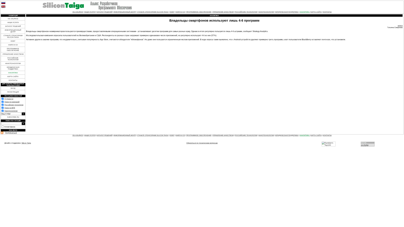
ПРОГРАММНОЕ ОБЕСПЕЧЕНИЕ (198, 12)
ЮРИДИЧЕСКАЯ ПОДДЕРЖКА (286, 12)
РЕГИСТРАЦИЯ (13, 92)
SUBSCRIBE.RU (13, 117)
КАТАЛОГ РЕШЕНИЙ (104, 12)
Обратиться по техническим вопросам (202, 143)
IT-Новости (8, 99)
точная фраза (9, 127)
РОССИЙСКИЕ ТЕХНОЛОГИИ (246, 12)
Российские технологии (13, 105)
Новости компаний (11, 102)
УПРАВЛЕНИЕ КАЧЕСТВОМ (223, 12)
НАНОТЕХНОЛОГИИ (266, 12)
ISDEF (172, 12)
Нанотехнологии (11, 111)
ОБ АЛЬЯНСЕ (77, 12)
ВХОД (13, 88)
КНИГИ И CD (180, 12)
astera (400, 25)
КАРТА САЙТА (316, 12)
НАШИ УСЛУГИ (89, 12)
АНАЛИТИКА (305, 12)
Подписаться (11, 133)
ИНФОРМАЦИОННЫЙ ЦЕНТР (125, 12)
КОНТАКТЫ (327, 12)
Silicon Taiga (26, 143)
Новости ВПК (9, 108)
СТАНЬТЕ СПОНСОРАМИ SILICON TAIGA (152, 12)
